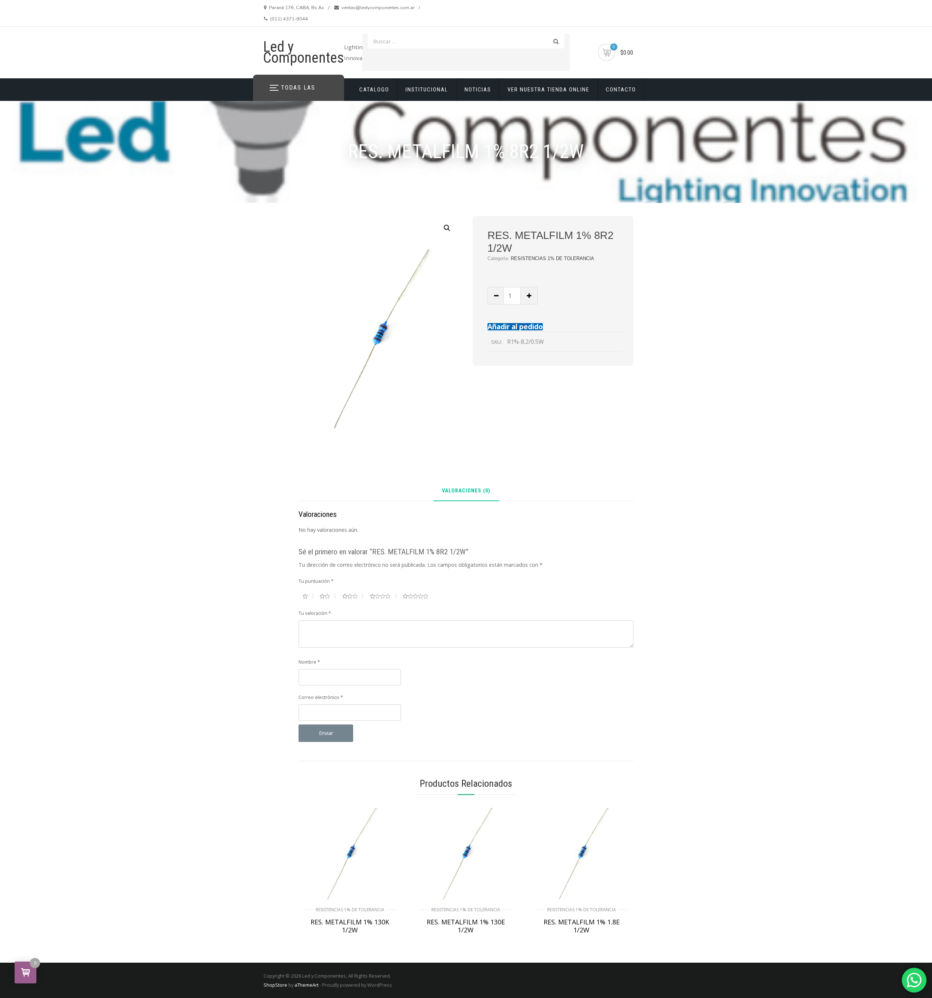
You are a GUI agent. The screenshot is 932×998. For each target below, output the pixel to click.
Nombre (309, 662)
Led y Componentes (303, 52)
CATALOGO (374, 89)
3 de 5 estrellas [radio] (352, 596)
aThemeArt (307, 985)
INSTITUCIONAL (427, 89)
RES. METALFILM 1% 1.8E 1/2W (582, 926)
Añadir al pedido (515, 326)
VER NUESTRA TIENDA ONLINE (548, 89)
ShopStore (275, 985)
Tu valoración (315, 613)
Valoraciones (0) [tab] (466, 491)
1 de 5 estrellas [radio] (308, 596)
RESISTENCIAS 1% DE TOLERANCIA (552, 258)
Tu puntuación (316, 581)
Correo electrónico (321, 697)
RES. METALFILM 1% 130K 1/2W (350, 926)
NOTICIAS (478, 89)
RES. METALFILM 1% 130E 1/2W (466, 926)
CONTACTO (621, 89)
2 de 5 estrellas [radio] (327, 596)
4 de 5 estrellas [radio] (383, 596)
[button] (447, 228)
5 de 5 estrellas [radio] (418, 596)
